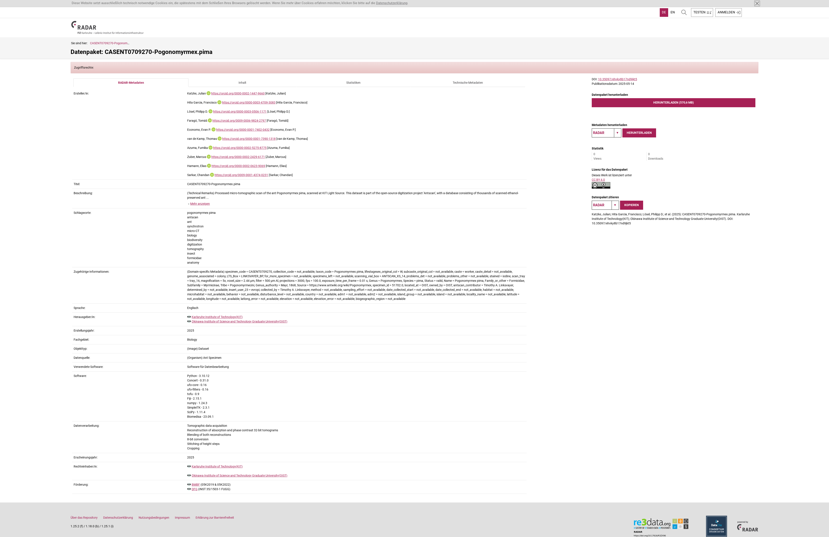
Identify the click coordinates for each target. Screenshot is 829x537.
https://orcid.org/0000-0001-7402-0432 (243, 129)
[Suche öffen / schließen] (684, 12)
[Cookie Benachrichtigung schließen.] (757, 3)
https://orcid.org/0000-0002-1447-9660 (238, 93)
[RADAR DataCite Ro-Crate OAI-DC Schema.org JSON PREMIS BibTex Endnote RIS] (606, 132)
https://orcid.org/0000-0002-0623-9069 (238, 166)
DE (664, 12)
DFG (195, 489)
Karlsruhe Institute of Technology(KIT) (217, 317)
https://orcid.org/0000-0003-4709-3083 (248, 102)
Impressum (182, 517)
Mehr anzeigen (200, 203)
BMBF (196, 484)
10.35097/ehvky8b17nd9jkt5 (617, 79)
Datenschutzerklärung (391, 3)
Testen (699, 12)
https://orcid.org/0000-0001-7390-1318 (249, 138)
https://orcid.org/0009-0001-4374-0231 (241, 175)
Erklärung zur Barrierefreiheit (215, 517)
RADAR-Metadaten (131, 82)
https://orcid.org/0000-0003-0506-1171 (240, 111)
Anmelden (726, 12)
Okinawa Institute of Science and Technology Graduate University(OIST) (239, 321)
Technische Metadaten (468, 82)
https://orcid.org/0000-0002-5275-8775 (240, 148)
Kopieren (631, 205)
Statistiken (353, 82)
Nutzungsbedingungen (154, 517)
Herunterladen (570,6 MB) (673, 102)
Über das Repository (84, 517)
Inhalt (242, 82)
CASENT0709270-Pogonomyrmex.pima (116, 43)
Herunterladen (639, 132)
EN (673, 12)
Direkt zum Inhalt (14, 3)
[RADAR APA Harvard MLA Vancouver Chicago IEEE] (605, 205)
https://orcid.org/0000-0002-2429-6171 (238, 157)
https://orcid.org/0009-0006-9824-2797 (239, 120)
